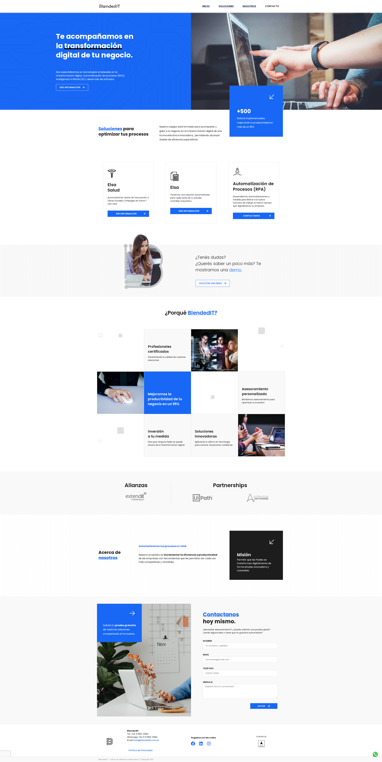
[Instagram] (209, 744)
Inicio (206, 6)
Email (206, 654)
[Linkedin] (201, 744)
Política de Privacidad (140, 750)
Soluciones (226, 6)
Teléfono (208, 668)
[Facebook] (193, 744)
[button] (72, 87)
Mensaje (207, 682)
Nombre (207, 641)
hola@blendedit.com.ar (146, 740)
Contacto (272, 6)
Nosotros (249, 6)
